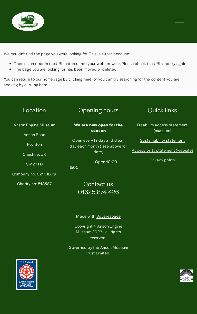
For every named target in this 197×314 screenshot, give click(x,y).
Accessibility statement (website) (162, 150)
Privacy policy (162, 159)
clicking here (80, 79)
